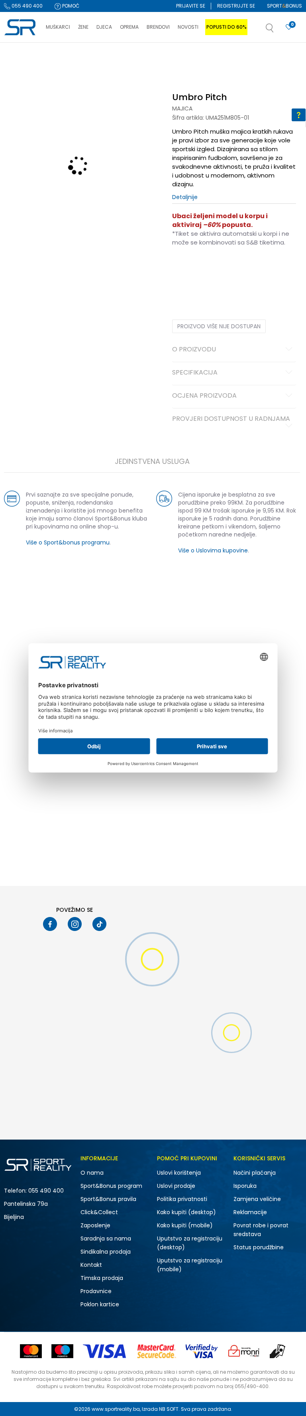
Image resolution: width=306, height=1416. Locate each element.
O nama (92, 1173)
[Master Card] (31, 1351)
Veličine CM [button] (240, 267)
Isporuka (245, 1186)
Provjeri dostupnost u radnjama (231, 419)
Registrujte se (236, 5)
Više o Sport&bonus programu (68, 542)
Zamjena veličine (257, 1199)
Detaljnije (185, 197)
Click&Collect (99, 1212)
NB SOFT (168, 1409)
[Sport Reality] (21, 27)
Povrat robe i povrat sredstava (260, 1229)
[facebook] (50, 924)
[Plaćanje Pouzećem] (278, 1351)
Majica (182, 108)
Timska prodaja (101, 1278)
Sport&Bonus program (111, 1186)
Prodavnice (96, 1291)
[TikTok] (99, 924)
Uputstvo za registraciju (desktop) (189, 1243)
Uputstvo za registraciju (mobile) (189, 1264)
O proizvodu (194, 350)
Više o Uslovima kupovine (213, 550)
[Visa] (105, 1351)
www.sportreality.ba (116, 1409)
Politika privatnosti (182, 1199)
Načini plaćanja (254, 1173)
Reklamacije (250, 1212)
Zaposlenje (95, 1225)
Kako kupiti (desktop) (186, 1212)
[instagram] (75, 924)
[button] (278, 30)
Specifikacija (195, 373)
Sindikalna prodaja (105, 1252)
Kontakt (91, 1265)
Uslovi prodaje (176, 1186)
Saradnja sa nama (105, 1238)
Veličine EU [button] (184, 267)
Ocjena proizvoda (204, 396)
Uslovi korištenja (179, 1173)
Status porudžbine (258, 1247)
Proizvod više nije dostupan (219, 326)
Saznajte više (234, 59)
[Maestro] (62, 1351)
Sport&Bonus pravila (108, 1199)
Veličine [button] (212, 267)
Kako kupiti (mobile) (185, 1225)
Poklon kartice (99, 1304)
